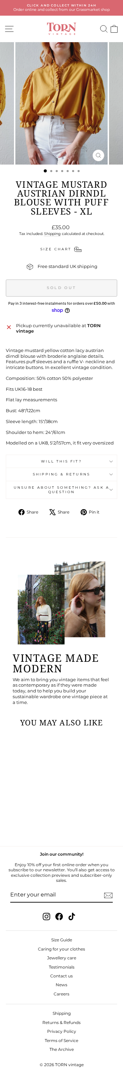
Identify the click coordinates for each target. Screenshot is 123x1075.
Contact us (61, 975)
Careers (61, 993)
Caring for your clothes (61, 949)
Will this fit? (61, 461)
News (61, 984)
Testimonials (61, 967)
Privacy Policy (61, 1031)
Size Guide (61, 939)
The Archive (62, 1049)
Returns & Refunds (61, 1022)
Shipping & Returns (61, 474)
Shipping (52, 233)
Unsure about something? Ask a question (61, 489)
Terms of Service (61, 1040)
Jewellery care (61, 957)
